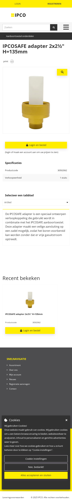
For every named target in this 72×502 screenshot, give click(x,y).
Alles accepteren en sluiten (36, 475)
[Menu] (66, 27)
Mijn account (15, 374)
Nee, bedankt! (36, 467)
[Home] (18, 15)
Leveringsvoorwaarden (13, 497)
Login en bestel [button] (37, 145)
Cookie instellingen (36, 458)
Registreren (54, 3)
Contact (12, 388)
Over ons (13, 369)
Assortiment (15, 365)
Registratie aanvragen (19, 384)
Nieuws (12, 379)
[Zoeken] (53, 27)
